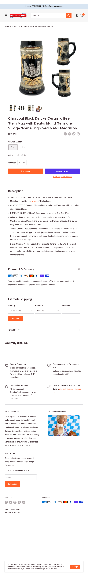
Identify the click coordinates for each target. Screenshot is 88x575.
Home (7, 26)
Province (39, 305)
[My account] (77, 15)
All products (15, 26)
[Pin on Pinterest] (69, 134)
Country (11, 305)
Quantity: (12, 163)
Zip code (66, 305)
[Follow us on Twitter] (10, 502)
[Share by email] (78, 134)
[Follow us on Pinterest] (19, 502)
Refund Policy (13, 330)
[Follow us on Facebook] (6, 502)
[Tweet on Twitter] (74, 134)
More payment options (62, 177)
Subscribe (12, 484)
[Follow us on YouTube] (23, 502)
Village (35, 201)
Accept (75, 567)
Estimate (15, 318)
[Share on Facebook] (65, 134)
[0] (81, 15)
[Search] (69, 15)
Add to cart (25, 171)
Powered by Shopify (12, 512)
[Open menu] (6, 15)
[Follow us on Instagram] (14, 502)
